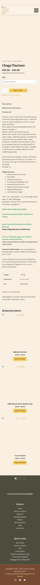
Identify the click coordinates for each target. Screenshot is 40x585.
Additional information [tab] (11, 108)
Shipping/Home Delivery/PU (20, 560)
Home (4, 61)
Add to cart (18, 90)
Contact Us (20, 528)
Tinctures (10, 95)
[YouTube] (25, 580)
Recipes (20, 520)
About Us (20, 514)
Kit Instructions (20, 522)
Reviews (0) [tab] (6, 112)
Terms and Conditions (20, 557)
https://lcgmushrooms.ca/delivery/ (16, 229)
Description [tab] (7, 104)
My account (20, 543)
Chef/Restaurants (20, 517)
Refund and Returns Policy (20, 554)
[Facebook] (20, 580)
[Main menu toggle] (36, 10)
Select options (20, 359)
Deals (9, 61)
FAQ (20, 548)
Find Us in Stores (20, 511)
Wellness (18, 95)
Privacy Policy (20, 551)
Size (3, 77)
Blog (20, 525)
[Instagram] (15, 580)
